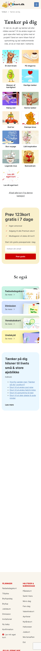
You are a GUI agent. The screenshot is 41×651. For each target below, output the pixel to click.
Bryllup (5, 604)
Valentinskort (28, 611)
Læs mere (9, 405)
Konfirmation (7, 629)
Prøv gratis (20, 256)
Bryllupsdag (7, 598)
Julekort (26, 632)
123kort (4, 12)
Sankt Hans (28, 596)
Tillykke (5, 593)
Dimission (6, 614)
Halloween (27, 627)
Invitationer (7, 619)
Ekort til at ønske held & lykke (23, 390)
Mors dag (27, 601)
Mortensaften (28, 637)
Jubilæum (6, 609)
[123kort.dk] (13, 5)
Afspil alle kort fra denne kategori (21, 194)
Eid (24, 642)
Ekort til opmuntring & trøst (21, 393)
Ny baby (6, 624)
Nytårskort (27, 622)
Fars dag (26, 606)
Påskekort (27, 591)
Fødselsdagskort (9, 588)
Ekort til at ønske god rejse (21, 387)
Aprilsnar (26, 616)
